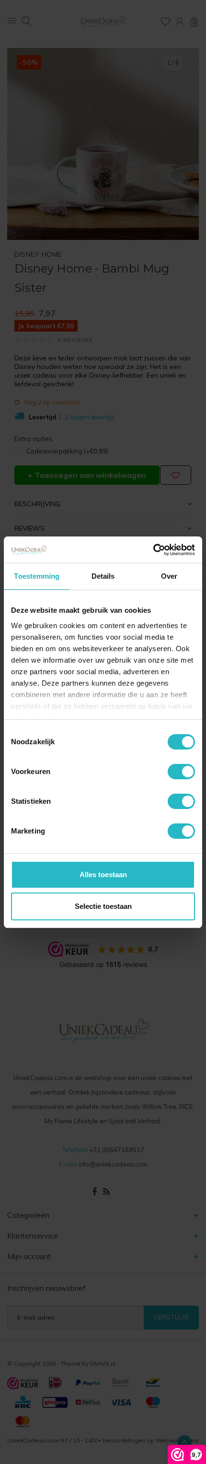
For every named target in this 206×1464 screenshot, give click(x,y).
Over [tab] (169, 576)
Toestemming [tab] (36, 576)
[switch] (181, 771)
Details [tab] (103, 576)
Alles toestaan (103, 874)
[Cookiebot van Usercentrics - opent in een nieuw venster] (153, 550)
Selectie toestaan (103, 906)
